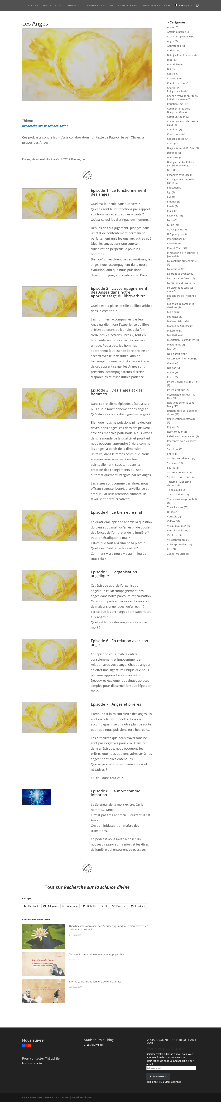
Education (173, 187)
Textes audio (174, 489)
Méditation (173, 335)
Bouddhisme (174, 64)
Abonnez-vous (158, 1076)
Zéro (169, 549)
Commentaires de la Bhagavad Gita (178, 110)
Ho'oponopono (175, 234)
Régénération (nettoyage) (181, 419)
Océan (171, 363)
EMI (169, 197)
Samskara (173, 449)
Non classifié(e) (176, 353)
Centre (171, 73)
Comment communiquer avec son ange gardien (96, 954)
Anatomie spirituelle (179, 36)
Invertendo (173, 243)
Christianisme (175, 104)
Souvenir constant (177, 472)
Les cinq (172, 312)
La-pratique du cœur (179, 283)
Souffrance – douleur (179, 458)
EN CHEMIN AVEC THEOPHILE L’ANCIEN (46, 1097)
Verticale (172, 516)
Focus (170, 220)
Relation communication (181, 436)
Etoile (170, 211)
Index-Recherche (155, 5)
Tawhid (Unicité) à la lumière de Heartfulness (95, 981)
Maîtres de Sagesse (178, 326)
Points (170, 372)
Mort (170, 349)
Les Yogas (172, 316)
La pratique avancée (179, 273)
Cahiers (71, 5)
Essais (170, 206)
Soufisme (172, 463)
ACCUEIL (33, 5)
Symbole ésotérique (178, 477)
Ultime (171, 511)
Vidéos (171, 521)
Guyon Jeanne (175, 229)
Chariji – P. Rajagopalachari (176, 89)
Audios (171, 50)
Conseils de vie (175, 138)
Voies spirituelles (177, 544)
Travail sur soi (175, 507)
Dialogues (50, 5)
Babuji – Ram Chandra (180, 55)
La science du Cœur (178, 278)
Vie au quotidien (176, 525)
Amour (171, 27)
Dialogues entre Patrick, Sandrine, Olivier (181, 163)
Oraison (171, 367)
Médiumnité (174, 344)
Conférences (174, 134)
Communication (176, 116)
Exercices (172, 215)
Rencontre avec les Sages (181, 441)
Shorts (171, 453)
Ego (169, 192)
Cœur (170, 143)
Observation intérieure (180, 358)
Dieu (169, 170)
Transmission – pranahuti (182, 499)
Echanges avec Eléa (178, 174)
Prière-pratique (176, 390)
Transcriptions (175, 494)
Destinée (172, 152)
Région (171, 427)
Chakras (172, 78)
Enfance (171, 201)
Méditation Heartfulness (181, 340)
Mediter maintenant (124, 5)
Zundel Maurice (176, 553)
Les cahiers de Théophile (181, 295)
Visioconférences (177, 539)
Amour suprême (176, 31)
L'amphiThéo (174, 248)
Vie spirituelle (175, 530)
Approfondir (174, 45)
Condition (172, 129)
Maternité (173, 330)
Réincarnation (175, 431)
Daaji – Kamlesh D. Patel (181, 148)
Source (171, 467)
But (169, 69)
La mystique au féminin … (182, 261)
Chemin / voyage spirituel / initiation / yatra (182, 97)
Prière (170, 377)
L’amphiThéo (93, 5)
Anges (170, 41)
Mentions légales (82, 1097)
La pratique (173, 269)
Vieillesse (172, 535)
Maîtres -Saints (176, 321)
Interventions (174, 238)
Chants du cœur (176, 83)
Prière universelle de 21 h (182, 381)
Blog (169, 59)
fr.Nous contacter (32, 1063)
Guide (170, 224)
